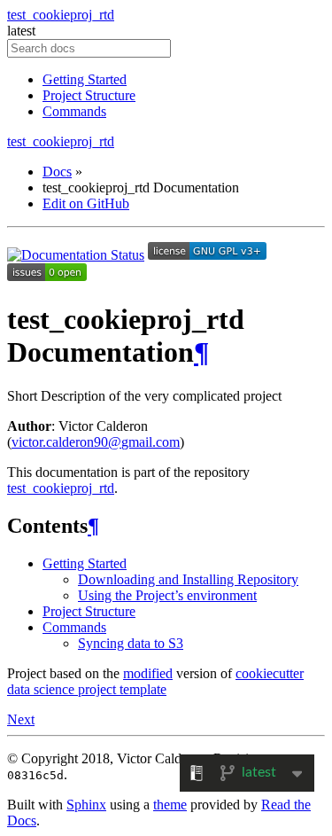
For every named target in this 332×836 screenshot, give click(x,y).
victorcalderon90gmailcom (96, 441)
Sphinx (86, 804)
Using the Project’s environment (167, 595)
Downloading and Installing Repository (188, 579)
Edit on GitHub (85, 203)
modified (148, 673)
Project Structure (88, 95)
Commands (74, 111)
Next (21, 719)
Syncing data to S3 (130, 643)
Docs (57, 171)
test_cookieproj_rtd (60, 14)
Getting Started (84, 79)
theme (170, 804)
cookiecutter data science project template (155, 681)
